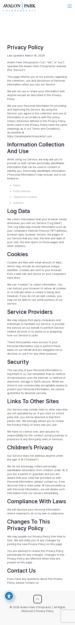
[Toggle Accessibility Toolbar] (9, 596)
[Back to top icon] (37, 599)
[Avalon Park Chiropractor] (19, 6)
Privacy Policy (44, 611)
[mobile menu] (69, 6)
